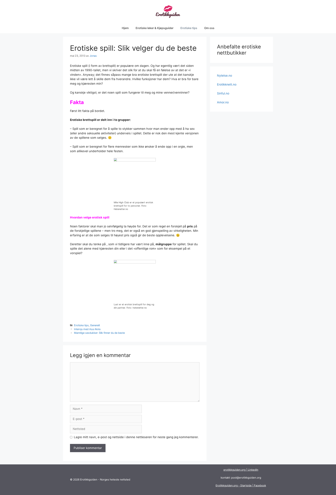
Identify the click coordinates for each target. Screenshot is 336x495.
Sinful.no (223, 93)
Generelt (95, 325)
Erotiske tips (188, 28)
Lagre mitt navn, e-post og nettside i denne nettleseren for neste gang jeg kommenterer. (136, 437)
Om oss (209, 28)
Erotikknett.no (226, 84)
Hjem (125, 28)
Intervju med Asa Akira (87, 329)
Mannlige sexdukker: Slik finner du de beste (99, 332)
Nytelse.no (224, 75)
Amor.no (223, 102)
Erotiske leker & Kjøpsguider (154, 28)
